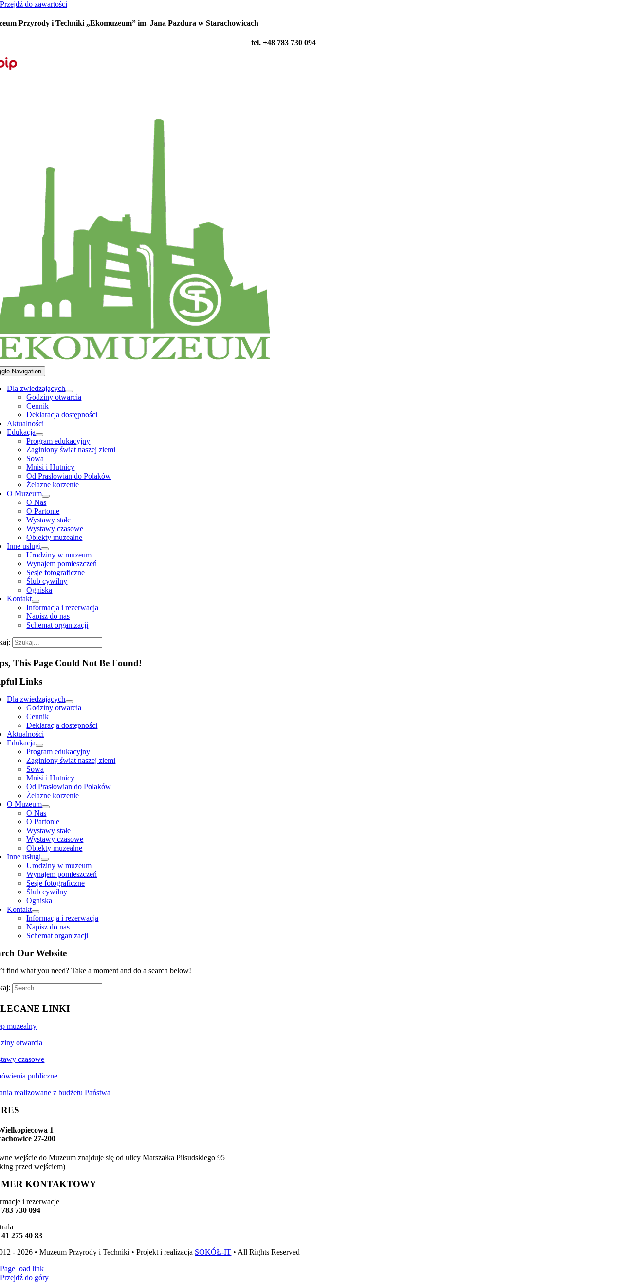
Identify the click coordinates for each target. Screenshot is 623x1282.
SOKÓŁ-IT (213, 1252)
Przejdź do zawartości (33, 4)
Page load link (22, 1268)
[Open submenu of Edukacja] (39, 434)
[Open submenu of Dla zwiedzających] (69, 391)
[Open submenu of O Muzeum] (46, 496)
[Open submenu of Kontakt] (35, 601)
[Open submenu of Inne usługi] (45, 548)
